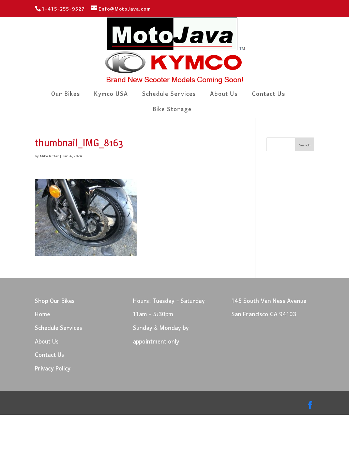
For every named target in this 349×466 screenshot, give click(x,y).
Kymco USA (111, 96)
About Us (224, 96)
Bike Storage (172, 111)
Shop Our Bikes (55, 301)
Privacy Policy (53, 369)
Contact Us (268, 96)
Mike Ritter (49, 156)
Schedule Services (169, 96)
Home (42, 314)
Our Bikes (65, 96)
